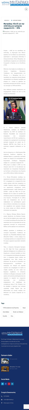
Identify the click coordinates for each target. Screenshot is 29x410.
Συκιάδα (5, 316)
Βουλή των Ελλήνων (18, 312)
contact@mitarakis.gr (8, 399)
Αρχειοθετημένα (17, 20)
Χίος (12, 316)
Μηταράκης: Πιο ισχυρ (15, 366)
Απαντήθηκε (6, 312)
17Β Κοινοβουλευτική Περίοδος (11, 308)
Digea (24, 308)
